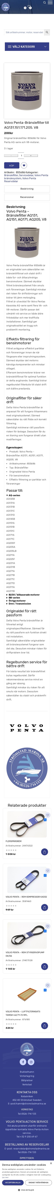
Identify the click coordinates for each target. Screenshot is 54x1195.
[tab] (27, 189)
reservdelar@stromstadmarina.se (31, 1148)
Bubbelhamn (27, 1072)
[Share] (45, 819)
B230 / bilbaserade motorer (24, 594)
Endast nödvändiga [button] (38, 1182)
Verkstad (27, 1084)
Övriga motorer (17, 600)
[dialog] (27, 1177)
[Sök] (45, 3)
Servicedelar (26, 175)
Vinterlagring (27, 1076)
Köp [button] (44, 851)
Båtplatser (27, 1080)
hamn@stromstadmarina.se (31, 1103)
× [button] (51, 1163)
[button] (24, 165)
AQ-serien (14, 495)
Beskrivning (27, 188)
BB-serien (14, 597)
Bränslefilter (11, 175)
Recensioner (27, 197)
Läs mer (5, 1177)
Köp (11, 165)
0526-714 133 (28, 1113)
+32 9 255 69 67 (29, 1136)
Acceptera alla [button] (12, 1182)
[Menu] (50, 2)
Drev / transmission (20, 603)
